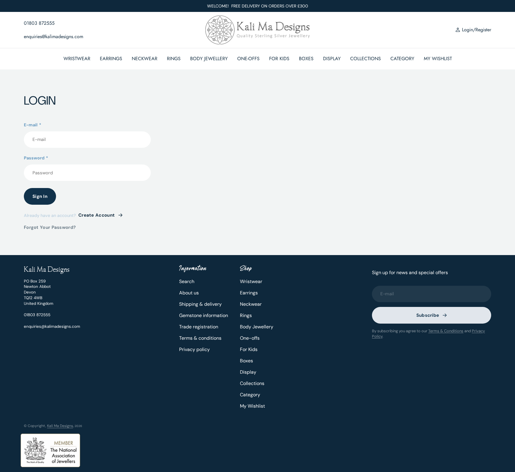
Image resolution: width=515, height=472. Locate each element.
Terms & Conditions (445, 330)
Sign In (39, 196)
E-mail (32, 125)
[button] (473, 30)
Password (36, 158)
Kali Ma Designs (60, 425)
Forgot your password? (50, 227)
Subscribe (427, 315)
